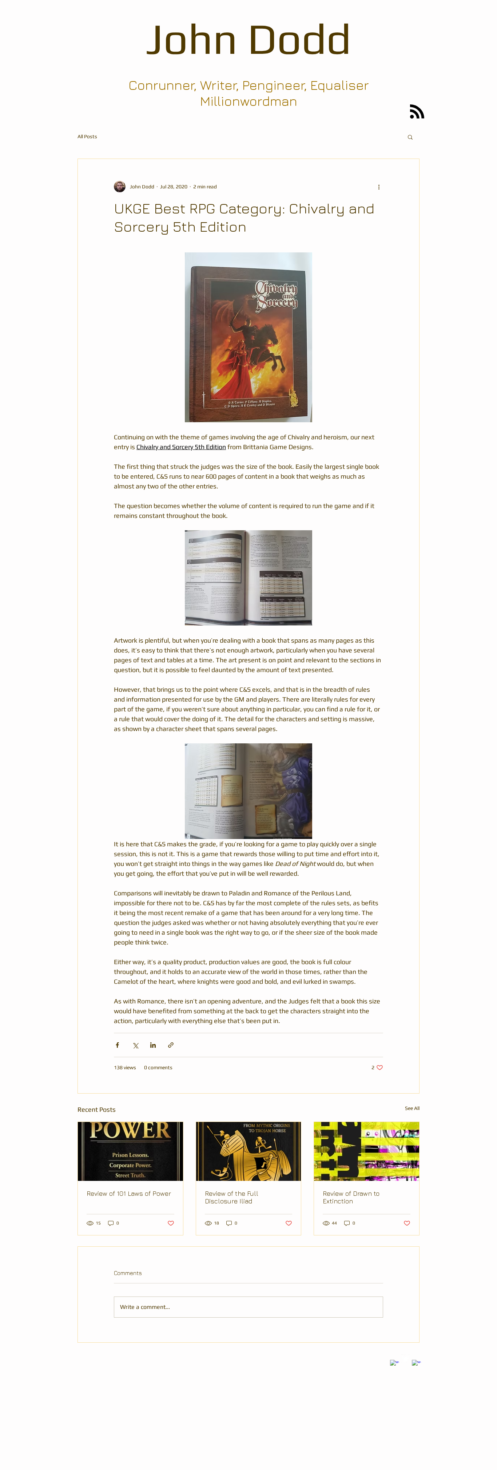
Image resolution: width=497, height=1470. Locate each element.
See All (412, 1108)
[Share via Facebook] (117, 1045)
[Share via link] (170, 1045)
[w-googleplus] (416, 1364)
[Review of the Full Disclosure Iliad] (248, 1151)
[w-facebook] (394, 1364)
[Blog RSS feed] (417, 111)
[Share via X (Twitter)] (135, 1045)
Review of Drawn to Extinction (351, 1197)
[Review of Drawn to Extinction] (366, 1151)
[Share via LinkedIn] (153, 1045)
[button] (410, 137)
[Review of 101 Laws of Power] (130, 1151)
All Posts (87, 136)
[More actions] (378, 186)
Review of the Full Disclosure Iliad (231, 1197)
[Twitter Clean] (405, 1358)
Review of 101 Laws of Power (129, 1193)
